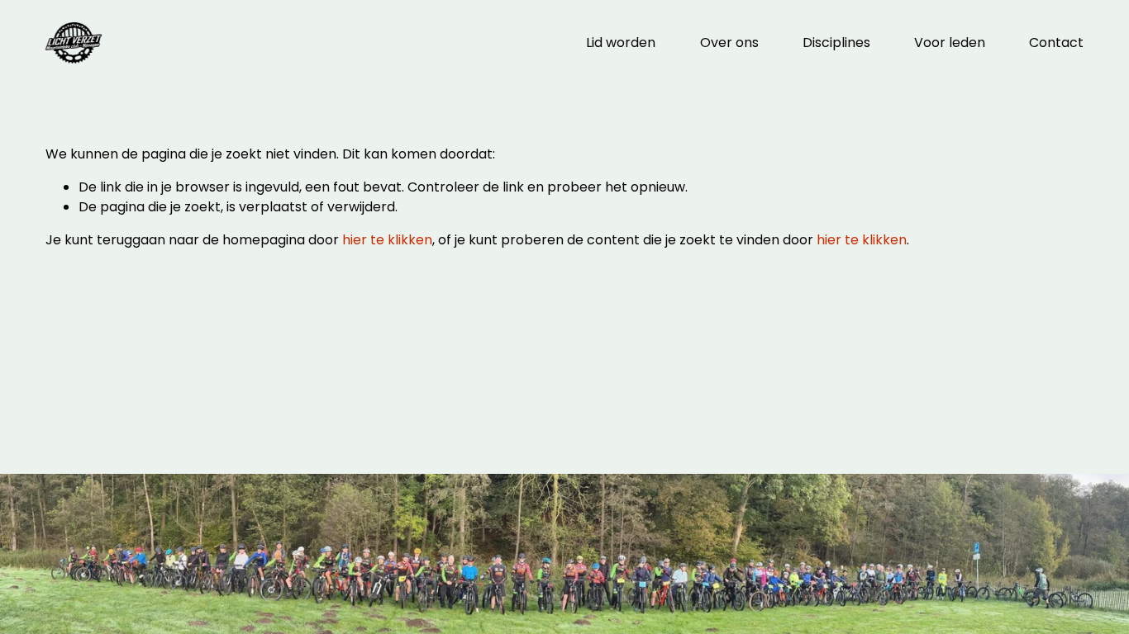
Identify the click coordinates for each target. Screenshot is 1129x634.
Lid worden (620, 42)
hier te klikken (387, 239)
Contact (1056, 42)
